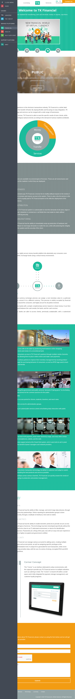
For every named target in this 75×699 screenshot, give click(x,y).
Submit (37, 680)
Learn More (37, 88)
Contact (43, 691)
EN (57, 1)
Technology (59, 3)
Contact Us (68, 1)
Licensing (26, 3)
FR (60, 1)
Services (48, 3)
